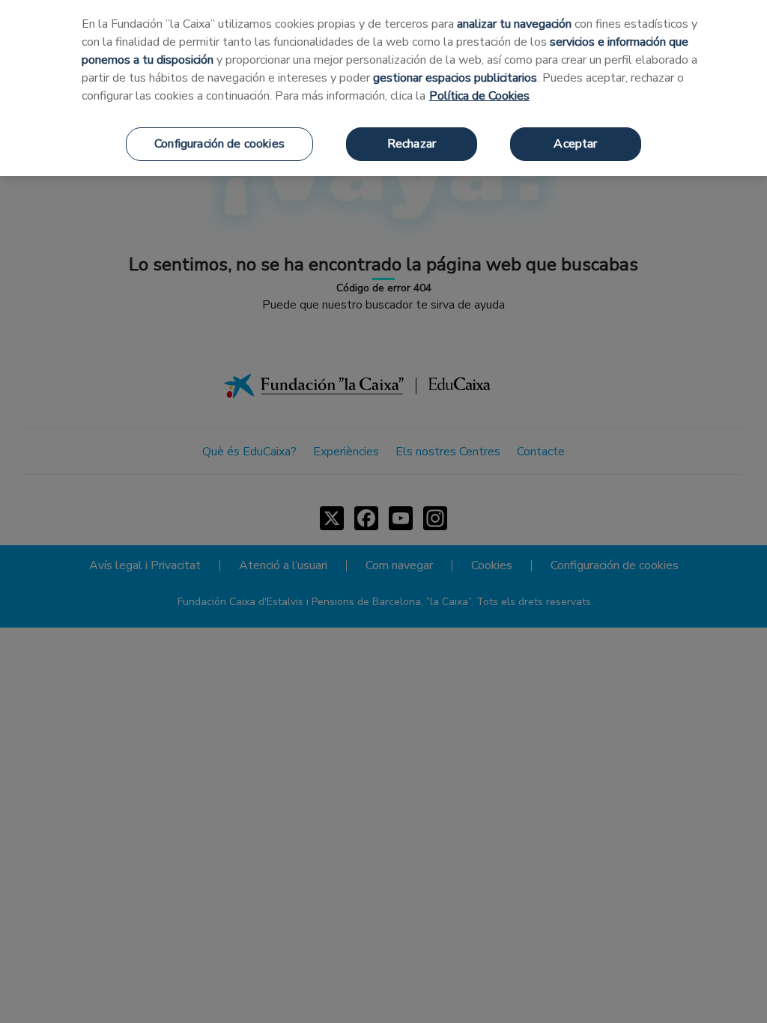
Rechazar (411, 144)
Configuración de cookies (219, 144)
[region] (383, 88)
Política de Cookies (479, 96)
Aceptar (575, 144)
